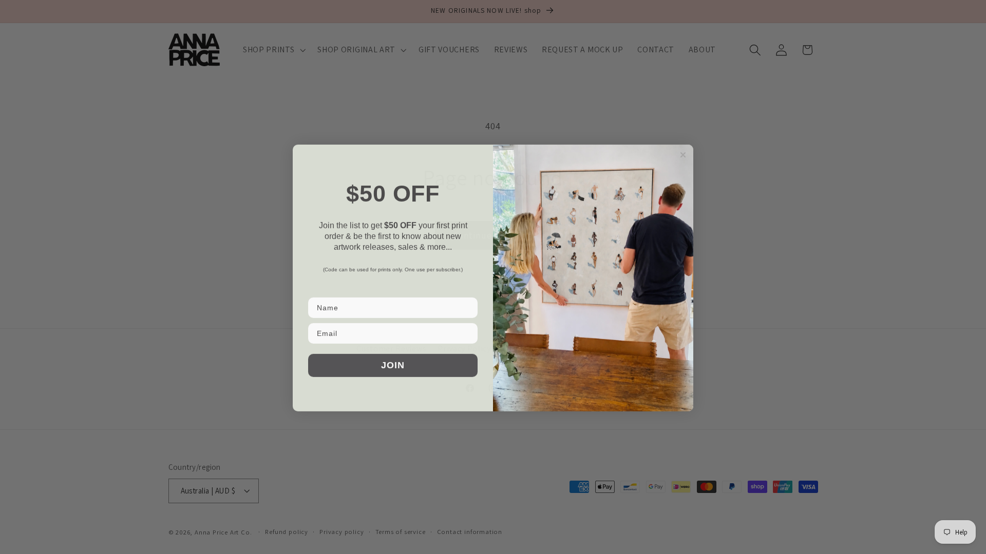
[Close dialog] (683, 154)
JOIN (393, 364)
